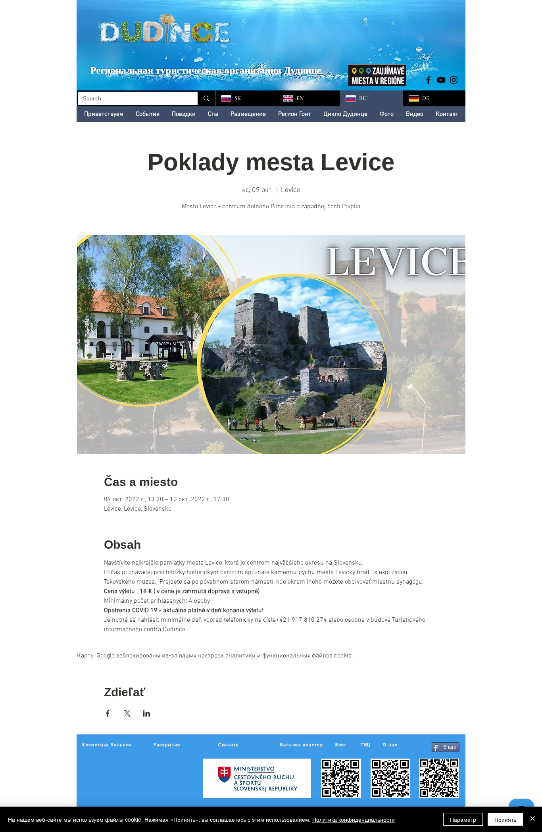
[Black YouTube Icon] (441, 80)
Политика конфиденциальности (353, 819)
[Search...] (206, 98)
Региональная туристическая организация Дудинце (205, 70)
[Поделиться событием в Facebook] (107, 713)
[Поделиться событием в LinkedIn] (146, 713)
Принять (505, 819)
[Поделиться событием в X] (127, 713)
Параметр (463, 819)
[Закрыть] (532, 819)
